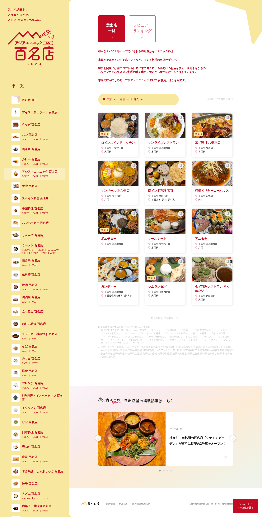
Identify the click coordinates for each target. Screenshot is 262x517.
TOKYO (26, 139)
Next (233, 438)
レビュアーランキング (142, 28)
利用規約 (123, 503)
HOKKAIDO (27, 250)
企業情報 (110, 503)
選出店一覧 (111, 28)
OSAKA (34, 253)
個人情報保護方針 (141, 503)
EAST (35, 139)
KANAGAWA (53, 250)
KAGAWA (26, 498)
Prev (98, 438)
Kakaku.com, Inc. (210, 504)
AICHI (25, 253)
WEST (45, 139)
